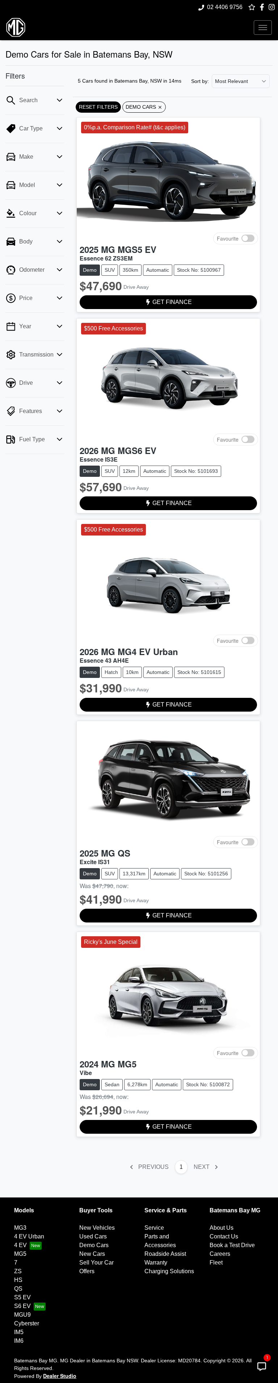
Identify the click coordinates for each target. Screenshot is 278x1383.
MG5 (20, 1254)
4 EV (20, 1245)
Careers (220, 1254)
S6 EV (22, 1306)
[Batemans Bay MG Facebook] (263, 7)
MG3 (20, 1228)
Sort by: (200, 81)
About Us (221, 1228)
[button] (263, 27)
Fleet (216, 1262)
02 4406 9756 (225, 7)
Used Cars (93, 1236)
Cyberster (26, 1323)
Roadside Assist (165, 1254)
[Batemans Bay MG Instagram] (273, 7)
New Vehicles (97, 1228)
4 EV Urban (29, 1236)
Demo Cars (94, 1245)
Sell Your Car (96, 1262)
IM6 (19, 1341)
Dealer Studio (59, 1375)
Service (154, 1228)
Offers (86, 1271)
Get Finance (172, 302)
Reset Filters (98, 107)
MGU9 (22, 1315)
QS (18, 1289)
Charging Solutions (169, 1271)
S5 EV (22, 1297)
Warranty (155, 1262)
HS (18, 1280)
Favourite (228, 238)
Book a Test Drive (232, 1245)
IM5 (19, 1332)
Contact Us (224, 1236)
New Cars (92, 1254)
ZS (18, 1271)
